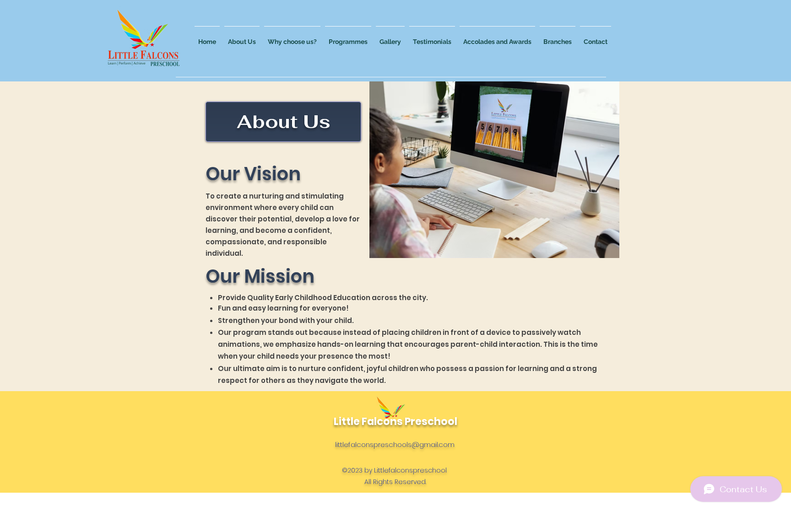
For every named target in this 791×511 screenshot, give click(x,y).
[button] (242, 37)
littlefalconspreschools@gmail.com (395, 444)
